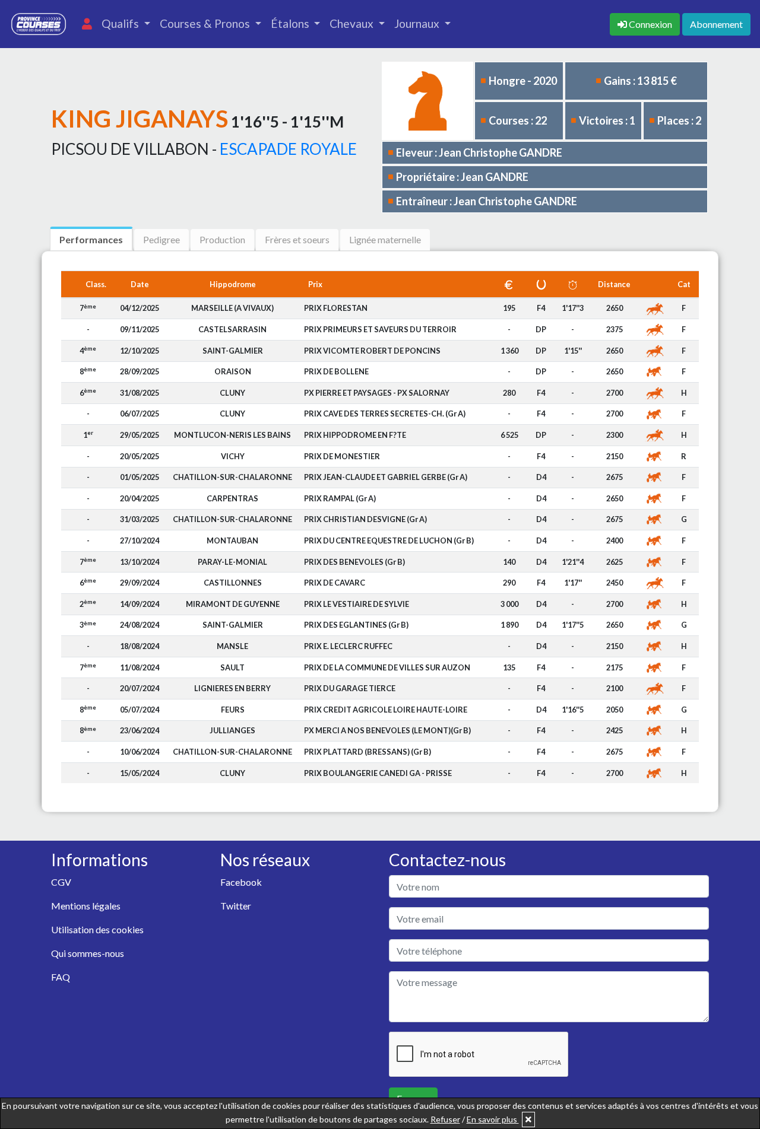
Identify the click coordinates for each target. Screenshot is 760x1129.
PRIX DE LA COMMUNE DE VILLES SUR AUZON (387, 667)
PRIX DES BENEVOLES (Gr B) (354, 562)
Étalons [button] (291, 23)
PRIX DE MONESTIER (342, 456)
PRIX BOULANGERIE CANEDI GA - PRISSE (378, 773)
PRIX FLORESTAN (336, 308)
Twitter (235, 905)
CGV (61, 882)
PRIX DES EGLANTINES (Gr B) (356, 624)
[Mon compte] (87, 24)
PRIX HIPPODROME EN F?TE (355, 435)
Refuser (445, 1119)
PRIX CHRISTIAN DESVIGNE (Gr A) (365, 519)
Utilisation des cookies (97, 929)
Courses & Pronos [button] (206, 23)
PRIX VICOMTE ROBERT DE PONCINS (372, 350)
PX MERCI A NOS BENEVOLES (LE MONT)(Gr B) (387, 730)
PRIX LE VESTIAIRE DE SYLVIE (356, 604)
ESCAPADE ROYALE (288, 148)
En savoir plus (493, 1119)
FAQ (60, 976)
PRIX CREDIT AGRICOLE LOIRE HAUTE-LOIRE (385, 709)
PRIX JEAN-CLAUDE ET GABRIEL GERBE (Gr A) (385, 477)
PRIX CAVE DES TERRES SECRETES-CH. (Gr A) (385, 413)
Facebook (241, 882)
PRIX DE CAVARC (334, 582)
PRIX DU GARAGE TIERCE (349, 688)
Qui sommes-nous (87, 953)
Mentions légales (86, 905)
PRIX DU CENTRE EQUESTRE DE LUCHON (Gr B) (389, 540)
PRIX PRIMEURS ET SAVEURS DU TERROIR (380, 329)
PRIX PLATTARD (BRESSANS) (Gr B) (367, 751)
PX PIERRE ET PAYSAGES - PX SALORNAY (376, 392)
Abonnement (716, 24)
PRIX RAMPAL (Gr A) (340, 498)
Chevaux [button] (353, 23)
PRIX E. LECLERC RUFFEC (348, 646)
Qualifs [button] (121, 23)
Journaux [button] (418, 23)
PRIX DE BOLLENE (336, 371)
